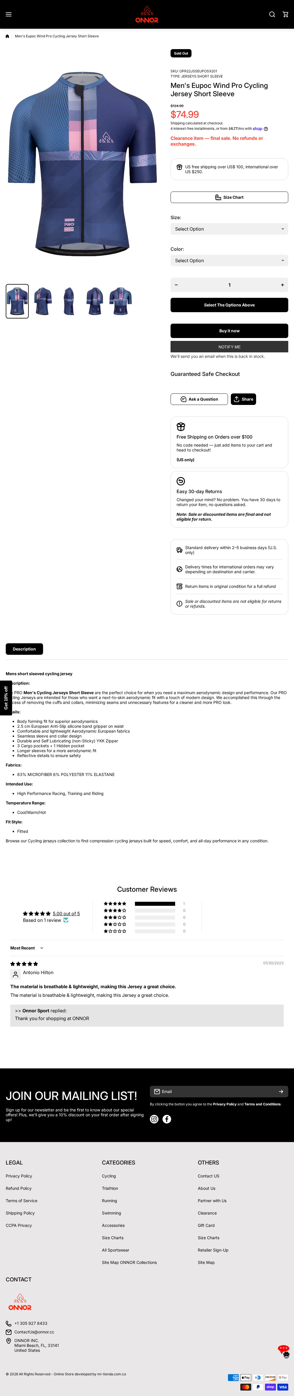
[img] (24, 964)
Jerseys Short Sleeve (202, 76)
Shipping (178, 123)
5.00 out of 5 (66, 913)
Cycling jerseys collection (51, 840)
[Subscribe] (281, 1091)
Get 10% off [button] (5, 698)
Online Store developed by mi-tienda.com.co (90, 1374)
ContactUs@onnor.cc (34, 1331)
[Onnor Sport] (147, 14)
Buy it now (229, 330)
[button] (285, 14)
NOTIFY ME (229, 347)
